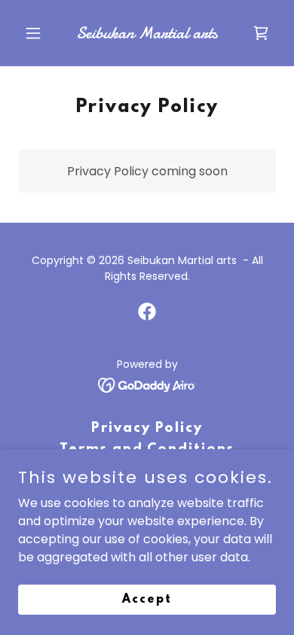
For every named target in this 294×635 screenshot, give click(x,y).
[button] (37, 33)
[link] (147, 34)
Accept (147, 599)
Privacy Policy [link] (147, 428)
